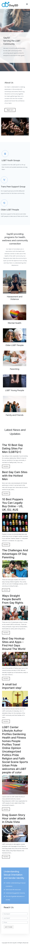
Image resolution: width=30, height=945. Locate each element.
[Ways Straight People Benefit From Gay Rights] (15, 619)
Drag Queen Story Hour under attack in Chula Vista (13, 818)
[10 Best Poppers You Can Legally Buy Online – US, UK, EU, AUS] (15, 531)
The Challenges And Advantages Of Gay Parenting (15, 554)
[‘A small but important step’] (15, 705)
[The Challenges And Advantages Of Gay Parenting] (15, 576)
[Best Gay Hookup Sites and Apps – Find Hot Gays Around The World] (15, 665)
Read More (6, 466)
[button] (10, 110)
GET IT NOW (8, 927)
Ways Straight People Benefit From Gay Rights (12, 599)
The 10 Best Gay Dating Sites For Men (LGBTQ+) (12, 448)
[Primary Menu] (27, 4)
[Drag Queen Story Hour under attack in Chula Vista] (15, 841)
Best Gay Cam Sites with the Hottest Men (14, 475)
